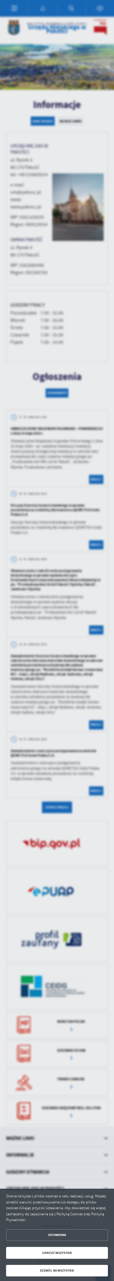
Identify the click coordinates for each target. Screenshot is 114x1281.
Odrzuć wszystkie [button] (57, 1253)
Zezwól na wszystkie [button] (57, 1270)
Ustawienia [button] (57, 1235)
